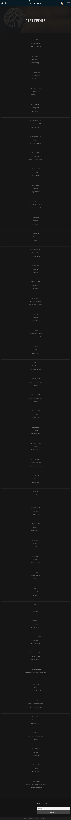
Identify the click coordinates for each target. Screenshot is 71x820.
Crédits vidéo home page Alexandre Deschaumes (35, 818)
